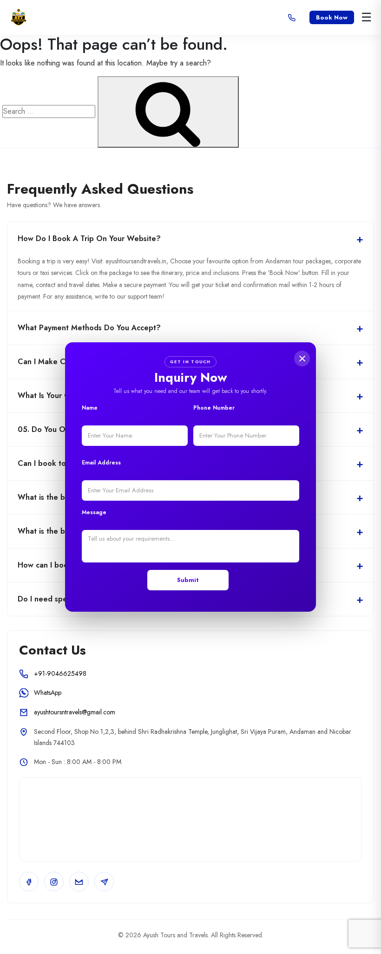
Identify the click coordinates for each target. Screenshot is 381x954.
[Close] (302, 358)
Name (90, 408)
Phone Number (214, 408)
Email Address (101, 462)
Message (94, 512)
